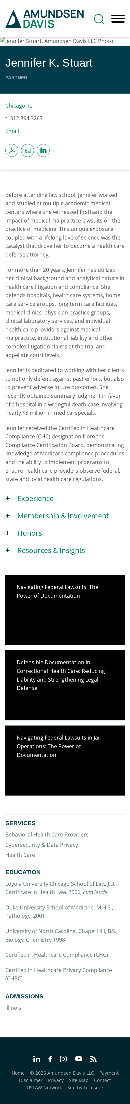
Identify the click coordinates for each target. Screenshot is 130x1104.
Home (18, 1073)
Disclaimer (31, 1080)
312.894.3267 (26, 118)
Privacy (56, 1080)
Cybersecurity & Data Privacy (41, 844)
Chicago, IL (18, 105)
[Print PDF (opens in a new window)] (11, 150)
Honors (29, 533)
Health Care (20, 854)
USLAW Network (44, 1087)
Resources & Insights (51, 550)
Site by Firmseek (85, 1087)
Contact (102, 1080)
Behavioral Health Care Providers (47, 834)
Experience (35, 498)
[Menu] (118, 19)
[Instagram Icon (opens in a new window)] (64, 1060)
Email (12, 131)
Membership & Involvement (63, 515)
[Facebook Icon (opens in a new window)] (50, 1060)
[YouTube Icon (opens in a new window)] (78, 1059)
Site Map (79, 1080)
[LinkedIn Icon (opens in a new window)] (43, 150)
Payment (109, 1073)
